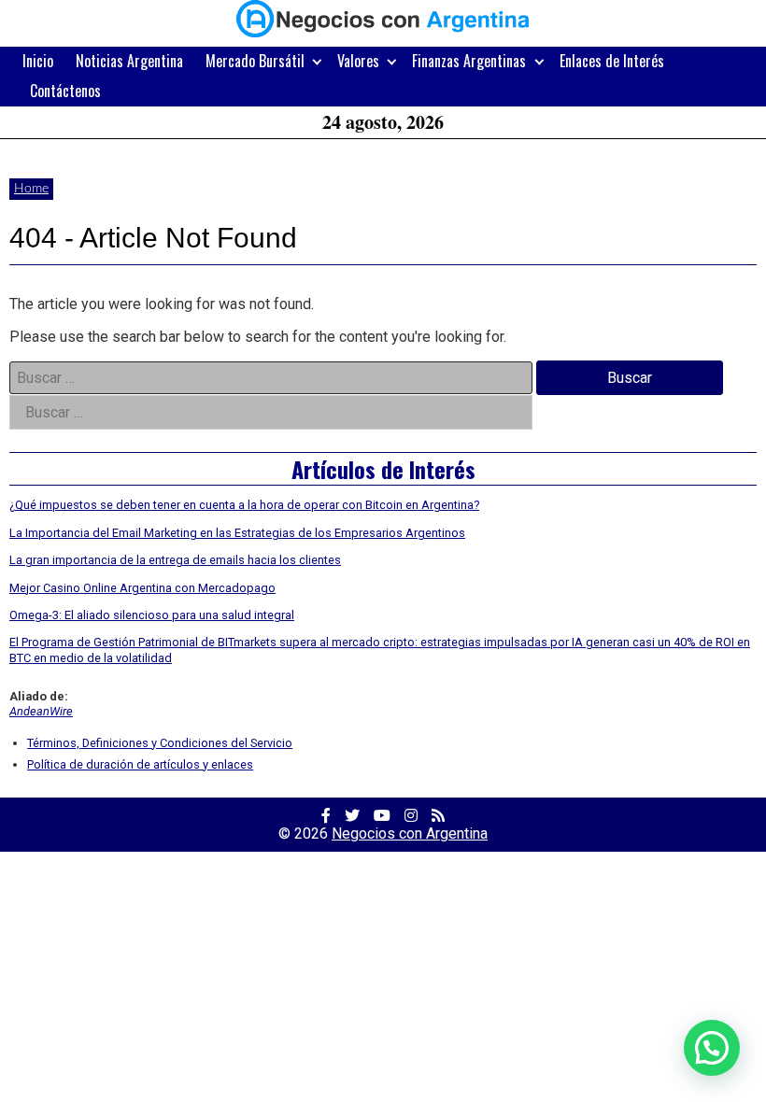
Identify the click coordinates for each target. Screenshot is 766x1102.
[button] (712, 1048)
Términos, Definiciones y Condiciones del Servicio (159, 743)
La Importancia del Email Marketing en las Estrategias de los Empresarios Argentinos (237, 533)
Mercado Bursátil (255, 60)
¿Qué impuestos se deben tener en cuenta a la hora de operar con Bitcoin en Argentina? (244, 505)
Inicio (37, 60)
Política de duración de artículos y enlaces (140, 764)
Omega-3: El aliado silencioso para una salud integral (151, 615)
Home (31, 188)
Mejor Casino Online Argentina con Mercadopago (142, 588)
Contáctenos (65, 90)
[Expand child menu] (317, 61)
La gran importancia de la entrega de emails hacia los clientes (175, 560)
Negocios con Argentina (410, 833)
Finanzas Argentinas (469, 60)
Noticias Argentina (129, 60)
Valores (358, 60)
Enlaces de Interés (612, 60)
